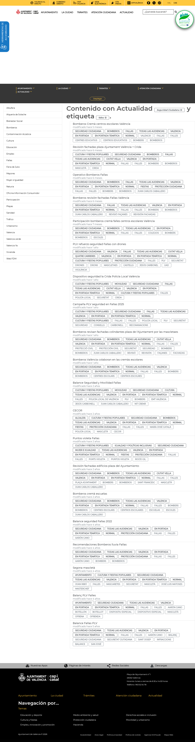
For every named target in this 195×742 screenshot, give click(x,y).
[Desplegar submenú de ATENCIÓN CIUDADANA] (162, 88)
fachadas (179, 353)
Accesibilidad (85, 735)
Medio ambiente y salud (85, 715)
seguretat (177, 260)
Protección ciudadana (168, 186)
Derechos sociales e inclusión (141, 715)
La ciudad (57, 695)
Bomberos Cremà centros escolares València (101, 123)
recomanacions (138, 325)
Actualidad (155, 695)
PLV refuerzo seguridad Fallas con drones (99, 244)
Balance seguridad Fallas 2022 (92, 521)
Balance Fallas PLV (85, 623)
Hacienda (78, 724)
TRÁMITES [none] (103, 88)
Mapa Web (168, 735)
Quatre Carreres (85, 256)
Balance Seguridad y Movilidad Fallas (97, 382)
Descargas (161, 665)
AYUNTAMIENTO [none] (25, 88)
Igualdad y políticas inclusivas (133, 445)
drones (79, 265)
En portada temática (107, 135)
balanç (172, 635)
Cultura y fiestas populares (92, 154)
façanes (162, 353)
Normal (130, 135)
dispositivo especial (149, 612)
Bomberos (11, 127)
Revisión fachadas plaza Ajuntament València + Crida (107, 147)
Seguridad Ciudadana (88, 131)
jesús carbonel (149, 265)
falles (174, 135)
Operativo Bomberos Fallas (90, 174)
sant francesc (146, 482)
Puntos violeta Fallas (86, 438)
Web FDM (11, 258)
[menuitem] (32, 695)
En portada (82, 135)
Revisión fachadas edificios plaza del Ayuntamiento (106, 466)
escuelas (154, 510)
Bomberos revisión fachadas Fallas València (101, 197)
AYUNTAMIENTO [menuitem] (49, 12)
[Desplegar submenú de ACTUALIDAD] (31, 91)
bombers (138, 140)
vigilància (81, 270)
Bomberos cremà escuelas (90, 493)
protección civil (108, 348)
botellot (98, 612)
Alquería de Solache (16, 114)
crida (95, 168)
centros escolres (131, 376)
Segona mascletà (84, 567)
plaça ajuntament (86, 482)
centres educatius (86, 140)
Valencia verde (13, 239)
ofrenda (95, 616)
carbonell (117, 325)
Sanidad (10, 213)
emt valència (158, 399)
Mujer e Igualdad (14, 180)
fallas (160, 135)
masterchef (82, 588)
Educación (11, 147)
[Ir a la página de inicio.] (22, 12)
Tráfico (9, 219)
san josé (96, 644)
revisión (146, 353)
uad (166, 265)
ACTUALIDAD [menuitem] (126, 12)
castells (128, 265)
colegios (153, 233)
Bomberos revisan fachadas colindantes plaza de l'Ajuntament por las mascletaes (125, 331)
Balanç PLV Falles (84, 595)
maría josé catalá (160, 427)
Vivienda (10, 252)
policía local (83, 297)
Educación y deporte (31, 715)
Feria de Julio (13, 167)
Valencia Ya (12, 245)
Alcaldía (80, 418)
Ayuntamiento (83, 575)
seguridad (81, 325)
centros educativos (115, 140)
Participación (13, 199)
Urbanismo (12, 226)
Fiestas (145, 186)
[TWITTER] (154, 4)
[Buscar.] (176, 12)
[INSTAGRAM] (159, 4)
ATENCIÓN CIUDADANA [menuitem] (103, 12)
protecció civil (84, 348)
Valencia (10, 232)
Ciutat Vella (113, 159)
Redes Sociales (120, 665)
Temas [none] (22, 708)
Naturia (10, 186)
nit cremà (140, 404)
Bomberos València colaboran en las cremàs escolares (108, 359)
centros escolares (132, 510)
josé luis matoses (171, 584)
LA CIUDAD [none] (63, 88)
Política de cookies (133, 735)
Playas (9, 206)
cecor (117, 431)
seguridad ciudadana (88, 639)
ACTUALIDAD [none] (23, 92)
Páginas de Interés (79, 665)
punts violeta (97, 459)
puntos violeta (120, 459)
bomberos (156, 140)
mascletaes (110, 265)
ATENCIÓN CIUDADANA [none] (150, 88)
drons (94, 265)
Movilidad (121, 284)
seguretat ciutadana (119, 639)
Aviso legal (99, 735)
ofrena (79, 616)
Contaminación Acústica (18, 134)
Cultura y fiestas (28, 720)
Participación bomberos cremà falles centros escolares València (114, 221)
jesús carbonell (85, 404)
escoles (98, 237)
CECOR (77, 410)
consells (99, 325)
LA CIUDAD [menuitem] (67, 12)
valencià (146, 135)
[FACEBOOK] (149, 4)
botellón (81, 612)
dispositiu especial (120, 612)
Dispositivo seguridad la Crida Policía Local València (106, 276)
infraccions (164, 639)
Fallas (9, 160)
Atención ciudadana (128, 695)
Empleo (10, 154)
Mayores (10, 173)
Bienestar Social (14, 121)
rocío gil (140, 459)
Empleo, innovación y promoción (37, 724)
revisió (131, 353)
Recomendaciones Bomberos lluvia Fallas (100, 544)
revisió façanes (118, 214)
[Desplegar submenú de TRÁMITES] (109, 88)
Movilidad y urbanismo (138, 720)
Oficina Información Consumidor (23, 193)
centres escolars (104, 376)
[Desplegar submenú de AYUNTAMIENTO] (34, 88)
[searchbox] (158, 11)
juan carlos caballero (151, 191)
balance (80, 644)
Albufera (10, 108)
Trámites (89, 695)
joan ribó (81, 584)
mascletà (80, 168)
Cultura (10, 140)
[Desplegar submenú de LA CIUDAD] (70, 88)
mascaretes (113, 584)
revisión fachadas (144, 214)
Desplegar (99, 99)
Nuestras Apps (39, 665)
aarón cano (82, 538)
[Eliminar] (181, 110)
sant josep (144, 639)
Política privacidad (114, 735)
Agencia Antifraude (152, 735)
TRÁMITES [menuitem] (82, 12)
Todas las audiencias (151, 131)
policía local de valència (104, 399)
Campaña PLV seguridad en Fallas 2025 (98, 304)
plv (163, 260)
